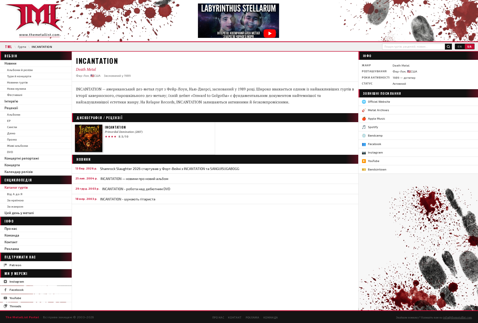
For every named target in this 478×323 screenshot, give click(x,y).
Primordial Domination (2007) (124, 132)
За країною (15, 200)
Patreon (15, 265)
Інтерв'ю (11, 101)
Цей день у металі (19, 213)
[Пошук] (448, 47)
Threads (15, 306)
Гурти (22, 46)
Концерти (12, 165)
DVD (10, 152)
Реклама (11, 249)
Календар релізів (18, 172)
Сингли (12, 127)
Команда (11, 235)
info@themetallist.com (457, 317)
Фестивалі (14, 94)
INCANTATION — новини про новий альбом (134, 178)
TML (8, 46)
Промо (12, 139)
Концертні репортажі (21, 158)
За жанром (15, 206)
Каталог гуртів (16, 187)
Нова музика (16, 88)
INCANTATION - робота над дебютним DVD (136, 189)
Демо (11, 133)
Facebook (16, 289)
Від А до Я (14, 194)
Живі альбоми (17, 145)
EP (9, 120)
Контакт (10, 242)
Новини (10, 63)
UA (469, 46)
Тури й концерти (19, 76)
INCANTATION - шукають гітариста (127, 199)
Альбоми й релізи (20, 70)
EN (460, 46)
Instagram (16, 281)
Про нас (10, 229)
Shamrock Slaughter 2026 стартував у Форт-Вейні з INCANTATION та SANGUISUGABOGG (169, 168)
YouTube (15, 298)
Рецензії (11, 108)
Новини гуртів (17, 82)
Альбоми (13, 114)
